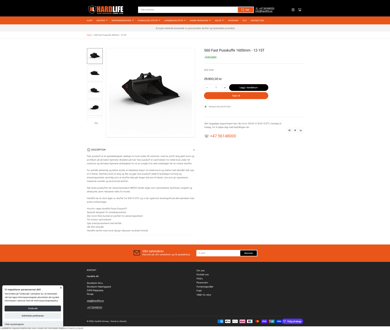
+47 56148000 (94, 307)
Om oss (200, 270)
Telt (244, 20)
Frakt (199, 290)
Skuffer (100, 20)
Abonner (248, 253)
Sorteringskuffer (121, 20)
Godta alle (33, 308)
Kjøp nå (236, 95)
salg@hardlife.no (95, 300)
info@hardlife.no (264, 11)
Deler (218, 20)
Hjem (89, 20)
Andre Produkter (199, 20)
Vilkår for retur (204, 294)
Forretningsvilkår (205, 286)
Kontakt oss (203, 274)
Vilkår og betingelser (14, 324)
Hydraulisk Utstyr (148, 20)
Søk (247, 9)
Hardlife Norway (101, 321)
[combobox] (196, 10)
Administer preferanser (33, 315)
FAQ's (200, 278)
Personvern (202, 282)
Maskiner (233, 20)
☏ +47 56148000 (264, 8)
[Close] (61, 287)
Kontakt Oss (257, 20)
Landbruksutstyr (173, 20)
